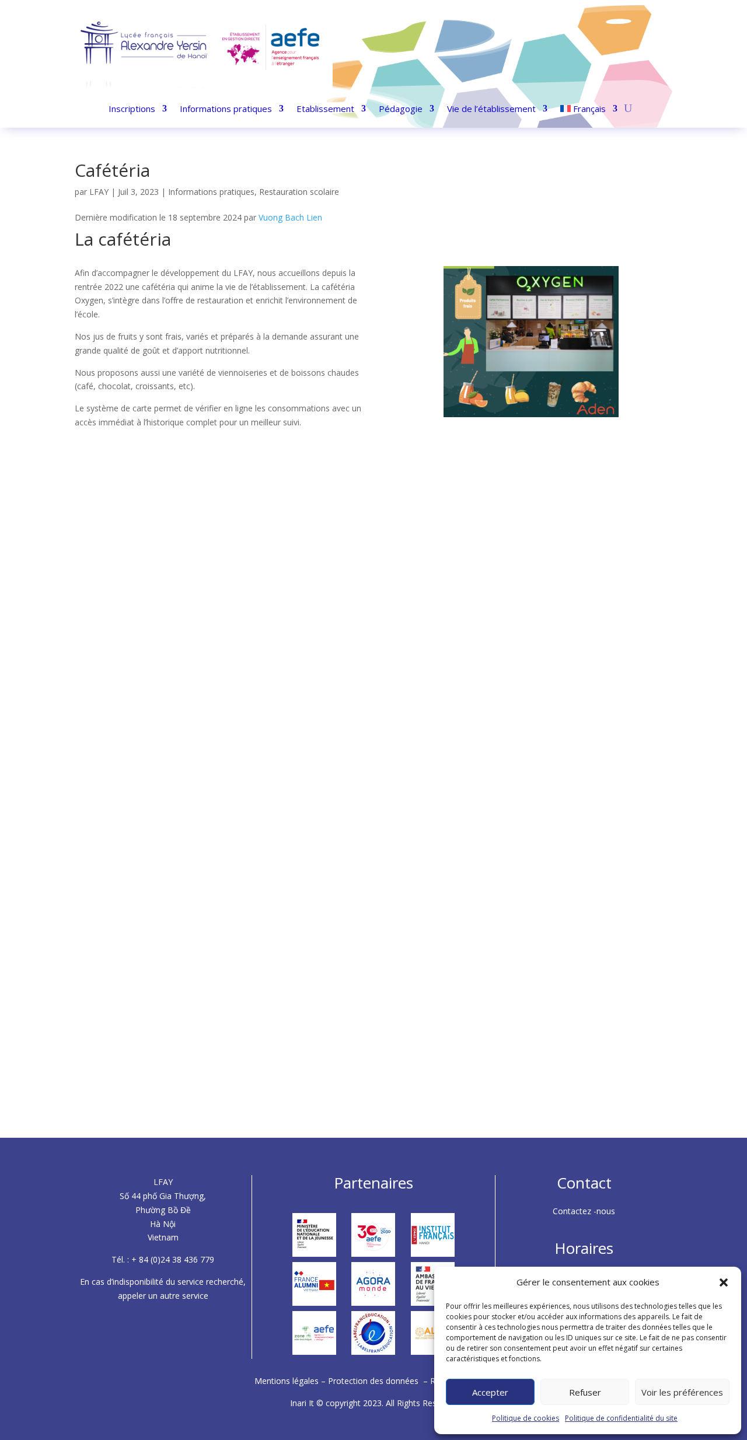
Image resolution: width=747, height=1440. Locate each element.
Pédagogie (401, 109)
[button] (723, 1282)
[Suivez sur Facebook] (580, 49)
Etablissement (325, 109)
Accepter (490, 1392)
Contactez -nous (584, 1211)
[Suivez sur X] (643, 49)
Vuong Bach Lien (290, 217)
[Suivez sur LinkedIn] (622, 49)
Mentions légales (287, 1380)
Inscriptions (132, 109)
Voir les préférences (682, 1392)
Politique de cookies (525, 1418)
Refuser (585, 1392)
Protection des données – (379, 1380)
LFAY (99, 191)
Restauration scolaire (299, 191)
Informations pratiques (226, 109)
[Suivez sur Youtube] (664, 49)
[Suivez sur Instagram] (601, 49)
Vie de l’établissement (491, 109)
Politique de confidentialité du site (621, 1418)
